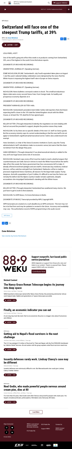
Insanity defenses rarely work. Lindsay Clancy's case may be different (36, 361)
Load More (36, 412)
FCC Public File (31, 431)
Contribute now (38, 271)
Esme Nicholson (13, 38)
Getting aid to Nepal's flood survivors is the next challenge (31, 335)
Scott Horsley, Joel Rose (10, 313)
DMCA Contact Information (60, 429)
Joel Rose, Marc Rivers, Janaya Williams (14, 340)
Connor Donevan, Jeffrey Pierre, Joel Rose (15, 393)
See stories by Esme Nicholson (14, 236)
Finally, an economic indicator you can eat (27, 310)
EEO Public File (45, 424)
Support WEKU (45, 428)
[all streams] (69, 9)
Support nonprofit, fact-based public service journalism (49, 258)
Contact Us (59, 424)
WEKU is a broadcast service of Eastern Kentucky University (33, 425)
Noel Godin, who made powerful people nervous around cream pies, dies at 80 (35, 388)
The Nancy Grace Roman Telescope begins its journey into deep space (34, 286)
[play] (5, 9)
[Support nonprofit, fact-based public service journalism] (15, 264)
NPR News (5, 21)
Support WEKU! (61, 3)
